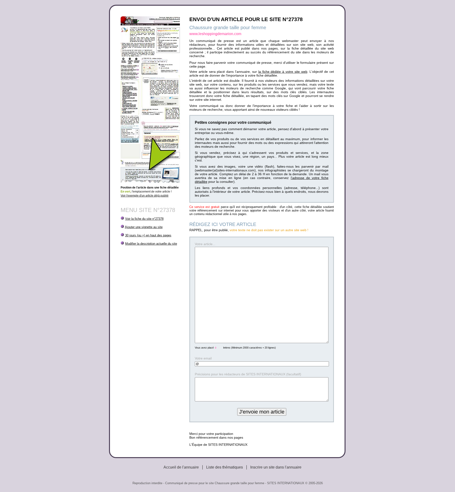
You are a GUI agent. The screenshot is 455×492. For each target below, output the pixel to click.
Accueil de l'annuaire (181, 467)
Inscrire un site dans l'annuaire (275, 467)
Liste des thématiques (224, 467)
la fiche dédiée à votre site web (282, 72)
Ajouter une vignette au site (144, 227)
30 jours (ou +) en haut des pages (148, 235)
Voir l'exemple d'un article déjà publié (144, 195)
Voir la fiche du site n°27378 (144, 219)
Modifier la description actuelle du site (151, 243)
